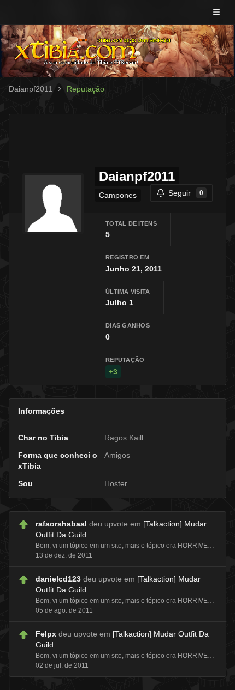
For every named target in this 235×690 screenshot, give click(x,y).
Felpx (46, 634)
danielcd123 (58, 578)
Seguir (185, 193)
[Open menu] (216, 12)
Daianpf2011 (30, 88)
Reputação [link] (85, 88)
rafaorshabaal (61, 523)
